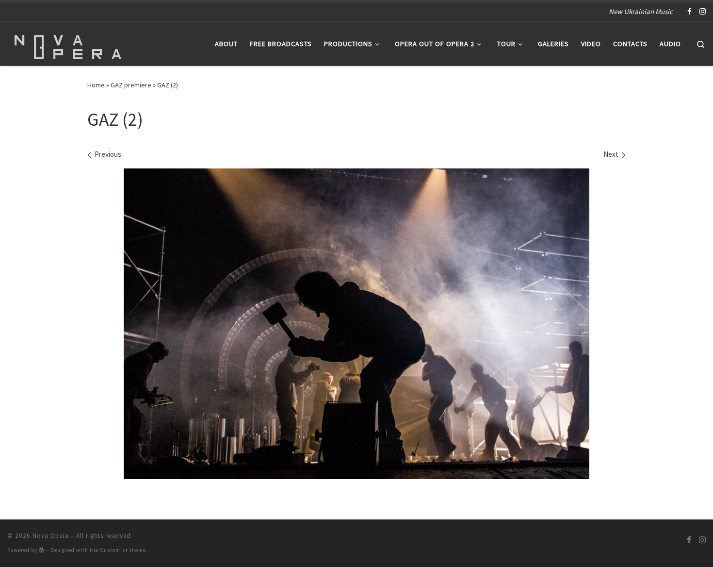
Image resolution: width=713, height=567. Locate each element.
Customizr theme (123, 550)
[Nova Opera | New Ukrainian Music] (68, 42)
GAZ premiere (131, 85)
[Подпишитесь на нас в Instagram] (702, 11)
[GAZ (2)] (356, 323)
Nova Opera (50, 536)
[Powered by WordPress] (42, 550)
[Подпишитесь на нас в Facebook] (689, 11)
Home (96, 85)
